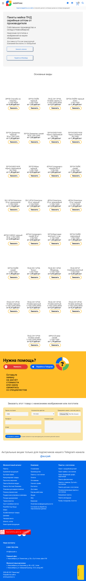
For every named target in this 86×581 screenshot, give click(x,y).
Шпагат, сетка (8, 521)
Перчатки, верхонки (10, 480)
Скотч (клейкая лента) (11, 504)
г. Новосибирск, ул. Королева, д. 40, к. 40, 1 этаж (23, 565)
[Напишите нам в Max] (81, 568)
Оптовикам (34, 480)
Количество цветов (37, 410)
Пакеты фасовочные (65, 479)
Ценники (6, 515)
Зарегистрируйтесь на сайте (24, 8)
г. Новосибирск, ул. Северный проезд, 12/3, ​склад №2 (25, 568)
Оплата (33, 477)
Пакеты (5, 469)
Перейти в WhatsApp (21, 58)
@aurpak (45, 456)
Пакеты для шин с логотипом (68, 487)
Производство (36, 472)
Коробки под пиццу (10, 507)
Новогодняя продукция (11, 524)
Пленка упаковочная (10, 492)
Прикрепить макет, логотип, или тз (69, 410)
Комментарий (49, 419)
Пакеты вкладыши (64, 498)
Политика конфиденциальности (42, 504)
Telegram (81, 576)
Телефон (8, 419)
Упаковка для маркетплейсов (13, 489)
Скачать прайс (36, 483)
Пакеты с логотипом (38, 474)
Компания (34, 465)
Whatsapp (81, 572)
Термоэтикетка (8, 501)
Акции (33, 495)
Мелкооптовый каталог (12, 465)
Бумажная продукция (10, 472)
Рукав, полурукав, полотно (67, 501)
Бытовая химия (8, 474)
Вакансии (34, 501)
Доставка (34, 489)
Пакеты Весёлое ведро (11, 483)
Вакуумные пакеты (65, 495)
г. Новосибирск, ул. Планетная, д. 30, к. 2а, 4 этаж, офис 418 (27, 558)
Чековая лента (8, 518)
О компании (35, 469)
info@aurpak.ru (12, 551)
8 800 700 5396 (12, 547)
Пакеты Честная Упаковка (12, 486)
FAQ (32, 498)
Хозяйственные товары (11, 512)
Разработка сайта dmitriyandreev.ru (9, 576)
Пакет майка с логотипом (67, 472)
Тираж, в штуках (10, 410)
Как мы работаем (37, 492)
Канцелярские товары (11, 477)
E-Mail (7, 427)
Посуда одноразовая (10, 498)
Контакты (34, 486)
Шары (5, 510)
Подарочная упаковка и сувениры (15, 495)
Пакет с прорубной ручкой (67, 469)
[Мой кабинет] (72, 3)
